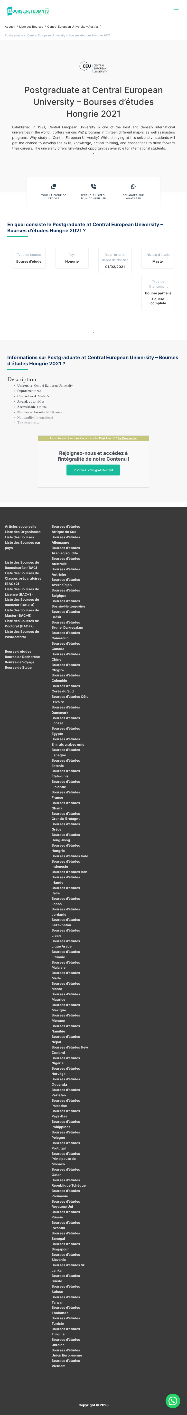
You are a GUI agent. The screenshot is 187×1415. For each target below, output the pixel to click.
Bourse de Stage (18, 667)
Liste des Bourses (19, 537)
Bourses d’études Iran (69, 872)
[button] (173, 1401)
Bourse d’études (18, 651)
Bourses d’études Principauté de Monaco (66, 1159)
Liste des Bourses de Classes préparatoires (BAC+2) (23, 578)
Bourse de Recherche (22, 657)
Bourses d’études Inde (70, 856)
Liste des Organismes (23, 532)
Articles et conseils (20, 526)
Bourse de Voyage (19, 662)
